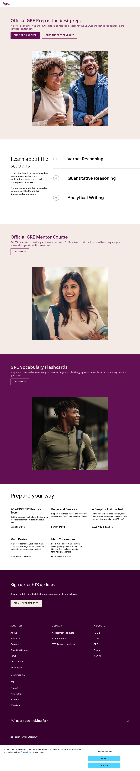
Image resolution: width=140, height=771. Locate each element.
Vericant (15, 699)
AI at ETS (15, 638)
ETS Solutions (59, 638)
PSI (12, 682)
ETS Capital (17, 667)
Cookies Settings (104, 751)
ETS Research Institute (63, 644)
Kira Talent (16, 694)
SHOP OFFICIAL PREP (25, 35)
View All (97, 656)
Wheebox (15, 705)
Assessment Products (63, 633)
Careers (15, 644)
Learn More (20, 252)
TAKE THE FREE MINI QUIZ (60, 35)
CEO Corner (17, 661)
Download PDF (19, 556)
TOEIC (97, 638)
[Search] (128, 720)
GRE (96, 644)
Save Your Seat (101, 527)
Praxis (97, 650)
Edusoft (15, 688)
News (13, 656)
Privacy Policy (26, 752)
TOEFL (97, 633)
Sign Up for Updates (26, 603)
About (14, 633)
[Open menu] (136, 4)
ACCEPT (104, 765)
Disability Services (20, 650)
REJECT (104, 758)
